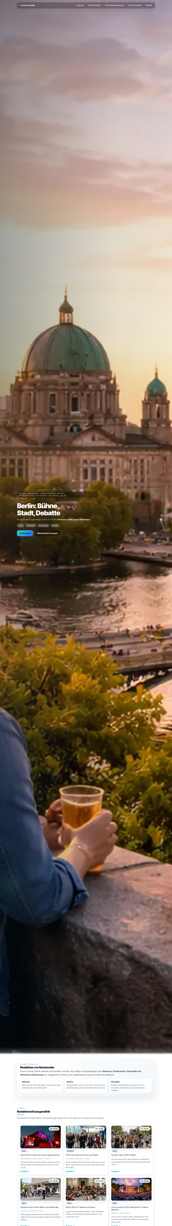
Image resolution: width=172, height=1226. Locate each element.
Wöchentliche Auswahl (47, 533)
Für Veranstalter (94, 5)
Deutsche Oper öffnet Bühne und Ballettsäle (39, 1207)
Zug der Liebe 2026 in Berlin (123, 1155)
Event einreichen (135, 5)
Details (25, 1171)
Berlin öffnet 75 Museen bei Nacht (80, 1207)
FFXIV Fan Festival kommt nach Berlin (82, 1155)
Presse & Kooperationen (114, 5)
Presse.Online (59, 496)
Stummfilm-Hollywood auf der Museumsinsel (39, 1155)
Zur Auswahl (25, 533)
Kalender (80, 5)
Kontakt (149, 5)
